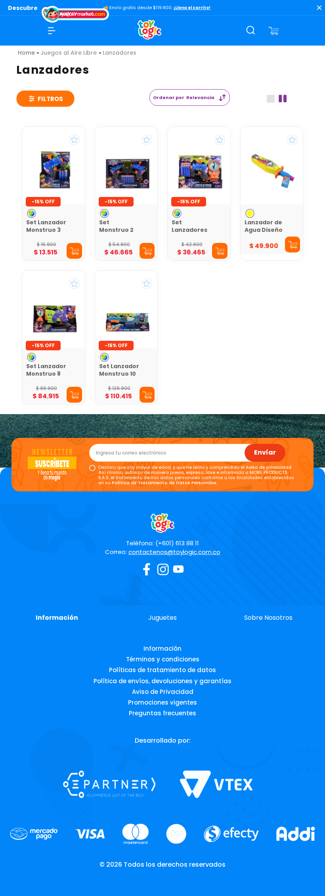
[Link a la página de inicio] (26, 53)
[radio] (271, 99)
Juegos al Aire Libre (68, 53)
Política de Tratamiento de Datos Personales (164, 483)
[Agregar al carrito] (74, 251)
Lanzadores (119, 53)
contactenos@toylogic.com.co (174, 552)
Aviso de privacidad (268, 467)
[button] (31, 213)
